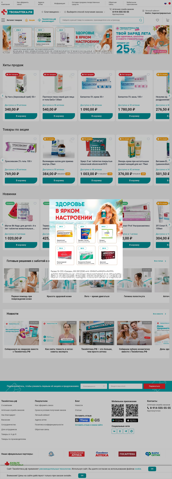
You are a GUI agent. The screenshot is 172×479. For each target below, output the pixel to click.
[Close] (120, 202)
